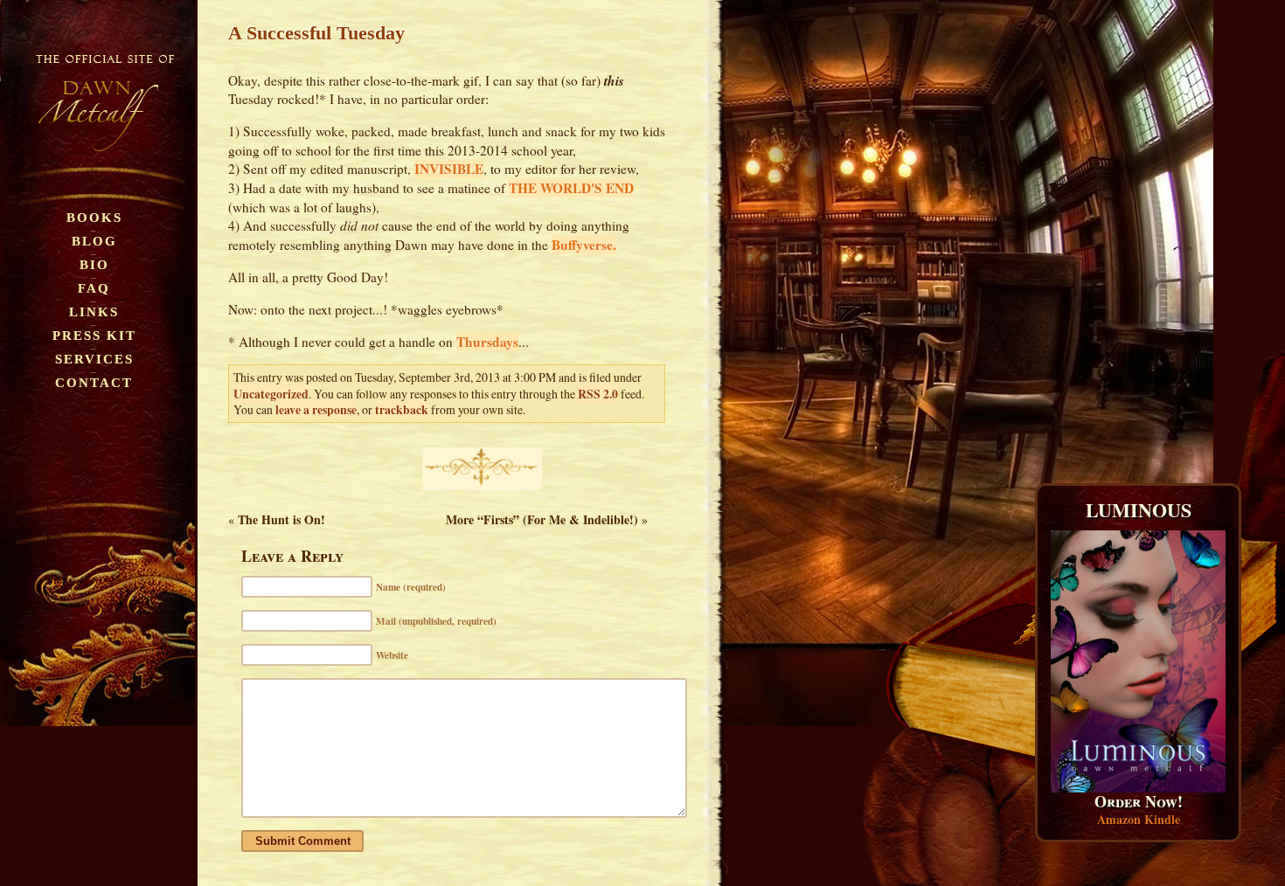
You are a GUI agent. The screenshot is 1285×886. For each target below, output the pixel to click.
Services (94, 358)
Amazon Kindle (1138, 819)
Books (94, 217)
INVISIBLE (448, 168)
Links (94, 311)
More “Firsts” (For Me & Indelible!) (542, 519)
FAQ (94, 287)
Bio (94, 264)
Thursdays (487, 341)
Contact (94, 382)
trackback (401, 410)
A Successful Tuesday (316, 33)
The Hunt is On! (281, 519)
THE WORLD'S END (571, 187)
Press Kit (94, 335)
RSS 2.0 (598, 394)
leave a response (316, 410)
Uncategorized (271, 394)
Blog (94, 240)
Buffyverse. (584, 244)
